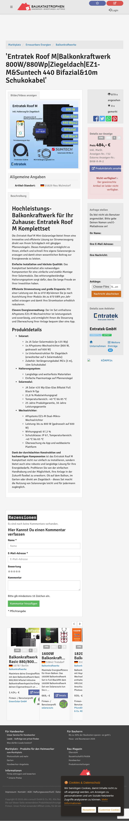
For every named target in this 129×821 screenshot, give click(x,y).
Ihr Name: (95, 233)
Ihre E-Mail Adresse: (102, 244)
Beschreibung (18, 196)
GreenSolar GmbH (18, 701)
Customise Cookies (109, 809)
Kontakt (22, 791)
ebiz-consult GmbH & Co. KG (38, 799)
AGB (29, 791)
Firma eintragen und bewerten (21, 774)
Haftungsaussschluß (43, 791)
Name (12, 540)
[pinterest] (114, 120)
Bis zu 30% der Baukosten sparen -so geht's (90, 735)
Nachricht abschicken (106, 294)
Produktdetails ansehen (108, 168)
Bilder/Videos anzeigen (24, 95)
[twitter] (102, 120)
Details (36, 692)
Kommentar (15, 577)
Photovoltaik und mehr (17, 756)
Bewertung (14, 566)
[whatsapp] (109, 120)
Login (114, 10)
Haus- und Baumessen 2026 (82, 739)
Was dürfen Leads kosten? (19, 743)
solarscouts (47, 707)
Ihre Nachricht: (99, 255)
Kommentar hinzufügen (23, 603)
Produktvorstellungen (79, 764)
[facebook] (96, 120)
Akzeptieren (88, 809)
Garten (10, 760)
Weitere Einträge (114, 346)
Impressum (10, 791)
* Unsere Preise (14, 778)
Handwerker (74, 760)
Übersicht (73, 752)
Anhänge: (95, 281)
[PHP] (41, 6)
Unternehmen (98, 346)
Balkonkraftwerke (18, 669)
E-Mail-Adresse (18, 553)
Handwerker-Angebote (18, 764)
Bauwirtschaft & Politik (79, 756)
